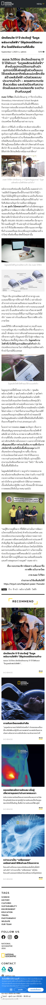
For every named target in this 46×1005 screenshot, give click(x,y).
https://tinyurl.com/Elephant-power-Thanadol (24, 584)
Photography (8, 918)
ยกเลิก (20, 989)
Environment (8, 909)
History (5, 900)
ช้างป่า (16, 589)
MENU (40, 4)
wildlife (5, 921)
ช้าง (10, 589)
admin (23, 52)
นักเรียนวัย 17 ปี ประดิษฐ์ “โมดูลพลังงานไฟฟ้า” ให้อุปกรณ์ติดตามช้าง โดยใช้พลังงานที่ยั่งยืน (22, 656)
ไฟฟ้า (34, 589)
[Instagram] (10, 937)
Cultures (6, 903)
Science (8, 672)
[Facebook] (3, 937)
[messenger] (16, 937)
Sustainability (9, 906)
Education (7, 912)
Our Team (6, 924)
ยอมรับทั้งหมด (35, 989)
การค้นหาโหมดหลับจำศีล (16, 723)
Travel (5, 915)
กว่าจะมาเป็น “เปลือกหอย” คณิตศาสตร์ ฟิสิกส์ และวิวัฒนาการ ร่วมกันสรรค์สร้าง (21, 863)
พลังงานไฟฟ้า (25, 589)
